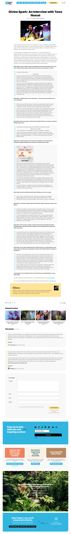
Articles (37, 2)
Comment (11, 381)
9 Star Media (51, 277)
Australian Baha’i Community (56, 523)
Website (10, 402)
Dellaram (42, 18)
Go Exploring (53, 2)
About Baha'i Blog (13, 526)
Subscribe (48, 435)
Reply (11, 342)
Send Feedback (22, 526)
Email (10, 397)
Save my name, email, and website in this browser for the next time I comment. (31, 406)
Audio (25, 2)
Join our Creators (31, 526)
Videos (31, 2)
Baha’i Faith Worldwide (57, 524)
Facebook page (52, 281)
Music (19, 2)
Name (10, 393)
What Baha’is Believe (56, 463)
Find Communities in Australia (14, 463)
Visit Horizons (35, 463)
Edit (9, 342)
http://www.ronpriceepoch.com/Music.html (17, 362)
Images (43, 2)
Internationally (15, 465)
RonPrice (12, 368)
